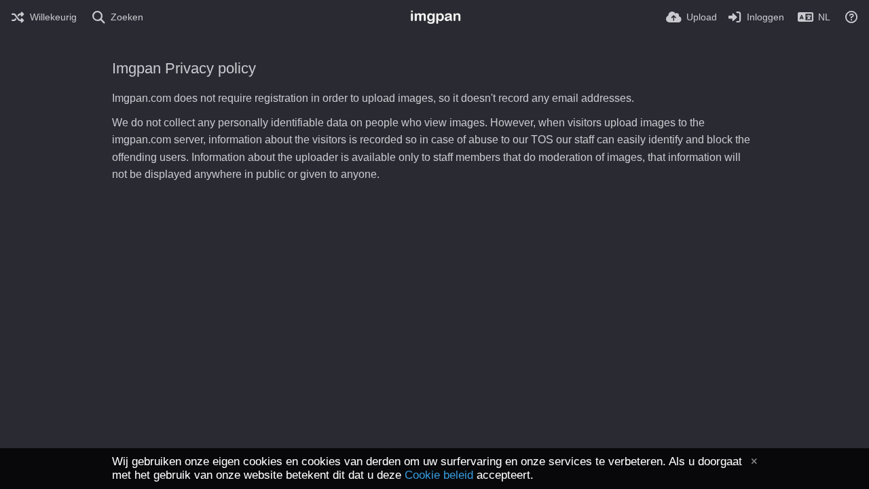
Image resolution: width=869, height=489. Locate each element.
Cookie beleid (439, 475)
